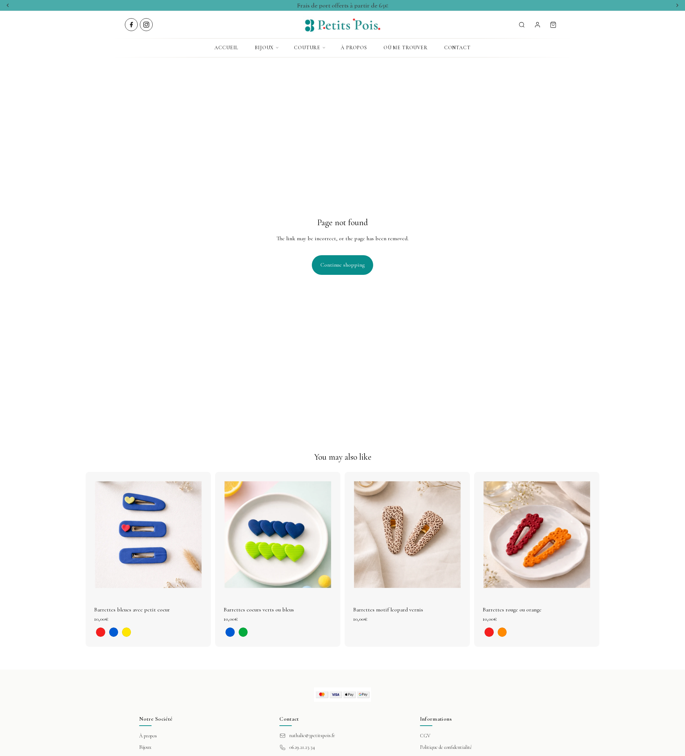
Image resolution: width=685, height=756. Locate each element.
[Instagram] (146, 24)
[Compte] (537, 24)
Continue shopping (342, 264)
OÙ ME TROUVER (406, 48)
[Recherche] (521, 24)
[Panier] (553, 24)
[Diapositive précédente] (96, 534)
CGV (425, 736)
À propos (354, 48)
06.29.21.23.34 (302, 747)
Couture (307, 48)
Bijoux (264, 48)
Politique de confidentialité (446, 747)
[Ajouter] (458, 586)
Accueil (226, 48)
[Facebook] (131, 24)
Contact (457, 48)
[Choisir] (199, 586)
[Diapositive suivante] (200, 534)
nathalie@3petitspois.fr (312, 735)
